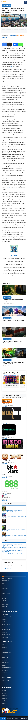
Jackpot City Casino (6, 667)
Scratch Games (5, 580)
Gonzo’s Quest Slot (6, 624)
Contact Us (4, 596)
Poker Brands (5, 590)
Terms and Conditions (7, 578)
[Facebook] (15, 44)
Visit (6, 406)
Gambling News (7, 5)
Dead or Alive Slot (6, 634)
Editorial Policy (5, 604)
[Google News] (4, 44)
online (3, 74)
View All (23, 373)
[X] (9, 44)
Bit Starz (3, 644)
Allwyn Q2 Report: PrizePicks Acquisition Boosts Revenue (13, 321)
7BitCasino (4, 649)
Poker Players (5, 585)
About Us (4, 600)
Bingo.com (4, 703)
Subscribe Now (7, 568)
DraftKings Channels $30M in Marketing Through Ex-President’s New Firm (13, 300)
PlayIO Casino (5, 670)
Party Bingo (4, 700)
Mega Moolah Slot (6, 629)
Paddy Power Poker (6, 683)
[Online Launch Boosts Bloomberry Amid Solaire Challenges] (14, 353)
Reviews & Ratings (6, 593)
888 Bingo (4, 690)
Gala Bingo (4, 695)
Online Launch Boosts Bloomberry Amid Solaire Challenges (13, 363)
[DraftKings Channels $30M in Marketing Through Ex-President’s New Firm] (14, 290)
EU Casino (4, 665)
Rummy (3, 583)
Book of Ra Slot (5, 627)
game (11, 66)
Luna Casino (4, 672)
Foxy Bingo (4, 698)
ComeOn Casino (5, 662)
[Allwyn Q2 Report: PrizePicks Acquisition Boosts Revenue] (14, 311)
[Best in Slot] (3, 2)
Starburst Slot (5, 632)
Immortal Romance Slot (7, 616)
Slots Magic (4, 647)
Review (3, 406)
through (8, 187)
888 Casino (4, 660)
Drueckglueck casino (6, 652)
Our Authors (4, 598)
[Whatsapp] (20, 44)
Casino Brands (5, 588)
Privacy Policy (5, 606)
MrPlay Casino (5, 657)
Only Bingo (4, 693)
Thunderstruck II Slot (6, 621)
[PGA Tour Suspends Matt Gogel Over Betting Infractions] (14, 332)
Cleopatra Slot (5, 619)
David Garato (13, 35)
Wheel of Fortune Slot (6, 637)
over (14, 81)
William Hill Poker (5, 680)
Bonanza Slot (5, 614)
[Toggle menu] (25, 2)
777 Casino (4, 655)
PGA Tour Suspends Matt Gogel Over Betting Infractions (12, 342)
